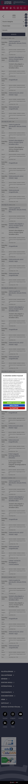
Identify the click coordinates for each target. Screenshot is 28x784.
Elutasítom (14, 408)
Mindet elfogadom (14, 403)
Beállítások (14, 405)
